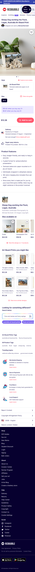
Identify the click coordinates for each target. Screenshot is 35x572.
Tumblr (7, 533)
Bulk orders (5, 456)
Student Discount (7, 446)
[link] (11, 322)
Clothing (13, 15)
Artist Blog (5, 482)
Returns (4, 496)
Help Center (5, 500)
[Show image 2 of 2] (18, 76)
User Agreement (6, 548)
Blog (2, 443)
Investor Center (6, 467)
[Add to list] (31, 32)
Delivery (4, 493)
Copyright (4, 509)
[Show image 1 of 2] (16, 76)
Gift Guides (5, 434)
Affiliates (4, 473)
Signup (3, 453)
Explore (4, 15)
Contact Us (5, 512)
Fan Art (3, 437)
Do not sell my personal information (11, 551)
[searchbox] (17, 316)
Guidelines (4, 503)
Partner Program (7, 470)
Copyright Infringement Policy (11, 415)
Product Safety (6, 506)
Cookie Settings (6, 515)
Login (3, 450)
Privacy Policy (16, 548)
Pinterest (8, 536)
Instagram (8, 523)
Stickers (22, 15)
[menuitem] (4, 15)
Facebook (8, 526)
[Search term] (33, 9)
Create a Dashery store (9, 485)
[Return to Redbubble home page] (11, 9)
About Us (4, 464)
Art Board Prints (7, 335)
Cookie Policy (27, 551)
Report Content (6, 410)
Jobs (3, 479)
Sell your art (5, 476)
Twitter (7, 529)
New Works (5, 440)
